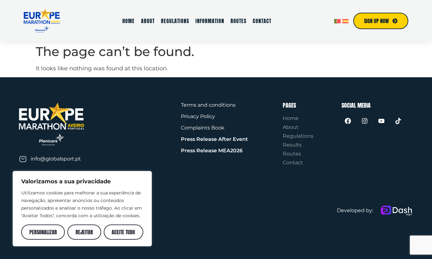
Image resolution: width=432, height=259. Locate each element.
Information (209, 21)
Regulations (175, 21)
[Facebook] (348, 121)
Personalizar (43, 232)
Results (292, 145)
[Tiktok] (398, 121)
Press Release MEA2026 (212, 151)
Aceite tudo (123, 232)
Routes (238, 21)
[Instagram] (364, 121)
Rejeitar (84, 232)
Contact (262, 21)
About (148, 21)
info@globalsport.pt (56, 159)
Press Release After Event (214, 139)
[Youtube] (381, 121)
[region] (82, 208)
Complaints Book (203, 128)
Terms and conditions (208, 105)
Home (128, 21)
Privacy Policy (198, 116)
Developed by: (355, 210)
